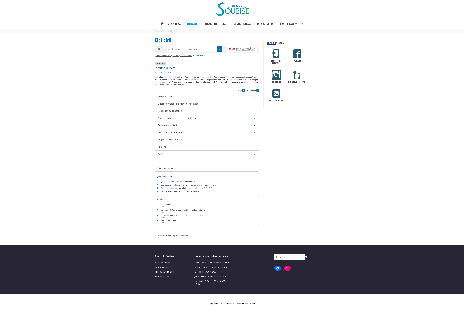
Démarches (192, 23)
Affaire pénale (186, 56)
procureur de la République (212, 77)
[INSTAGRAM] (276, 75)
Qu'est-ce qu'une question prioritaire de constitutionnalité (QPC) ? (186, 188)
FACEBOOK (297, 60)
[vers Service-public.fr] (242, 49)
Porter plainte (166, 205)
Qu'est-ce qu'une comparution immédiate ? (178, 182)
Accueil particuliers (163, 56)
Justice (176, 56)
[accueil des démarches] (159, 48)
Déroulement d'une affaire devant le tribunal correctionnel (183, 210)
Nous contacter (162, 276)
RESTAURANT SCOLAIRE (297, 81)
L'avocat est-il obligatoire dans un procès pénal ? (180, 191)
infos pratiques (287, 23)
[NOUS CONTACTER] (276, 93)
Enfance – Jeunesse (242, 23)
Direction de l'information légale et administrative (172, 236)
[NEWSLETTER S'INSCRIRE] (276, 53)
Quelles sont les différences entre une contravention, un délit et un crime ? (190, 185)
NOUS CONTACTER (276, 100)
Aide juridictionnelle (168, 220)
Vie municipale (174, 23)
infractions (247, 80)
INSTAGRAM (276, 81)
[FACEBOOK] (297, 53)
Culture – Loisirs (265, 23)
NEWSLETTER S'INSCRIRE (276, 62)
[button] (302, 23)
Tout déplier (251, 90)
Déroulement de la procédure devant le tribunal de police (183, 215)
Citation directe (199, 56)
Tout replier (237, 90)
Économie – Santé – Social (216, 23)
